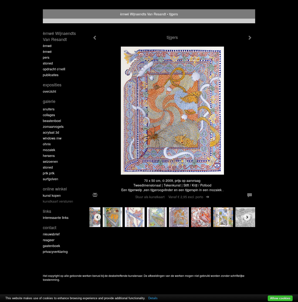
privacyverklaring (55, 251)
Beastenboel (52, 120)
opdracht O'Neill (54, 69)
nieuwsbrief (51, 234)
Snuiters (48, 109)
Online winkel (55, 189)
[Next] (247, 217)
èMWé (47, 45)
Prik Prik (48, 173)
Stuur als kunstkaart (169, 196)
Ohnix (47, 144)
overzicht (49, 91)
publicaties (50, 74)
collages (49, 114)
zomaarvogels (53, 126)
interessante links (55, 217)
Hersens (49, 155)
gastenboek (51, 245)
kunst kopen (52, 195)
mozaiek (49, 149)
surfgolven (50, 178)
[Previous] (97, 217)
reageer (48, 240)
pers (46, 57)
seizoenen (50, 161)
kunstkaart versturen (58, 201)
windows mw (52, 138)
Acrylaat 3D (51, 132)
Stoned (48, 63)
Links (47, 211)
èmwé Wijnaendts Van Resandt (143, 14)
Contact (49, 227)
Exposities (52, 85)
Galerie (49, 101)
